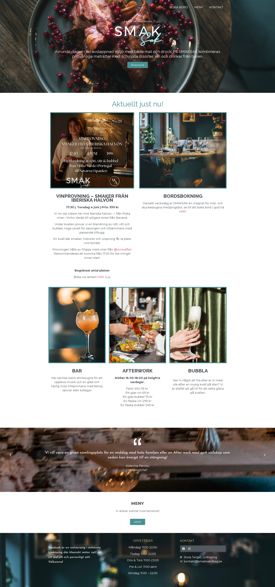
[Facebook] (183, 548)
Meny (198, 7)
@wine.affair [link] (123, 249)
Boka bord (179, 7)
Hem (159, 7)
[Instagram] (189, 548)
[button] (10, 455)
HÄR (101, 277)
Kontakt (216, 7)
